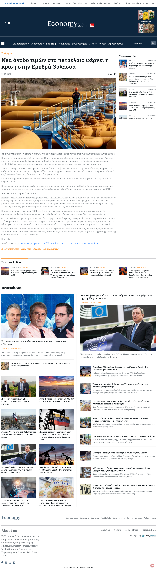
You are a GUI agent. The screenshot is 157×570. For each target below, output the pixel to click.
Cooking (126, 3)
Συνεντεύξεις (79, 43)
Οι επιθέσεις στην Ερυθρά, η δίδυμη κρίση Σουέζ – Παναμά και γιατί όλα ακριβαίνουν (59, 243)
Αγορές (102, 43)
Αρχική (117, 529)
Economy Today (69, 3)
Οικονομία (36, 43)
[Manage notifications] (152, 565)
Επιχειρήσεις (20, 43)
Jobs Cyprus (148, 3)
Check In (117, 3)
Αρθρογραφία (115, 43)
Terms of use (131, 529)
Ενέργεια (7, 53)
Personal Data (149, 529)
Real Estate (64, 43)
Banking (51, 43)
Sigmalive (35, 3)
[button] (2, 43)
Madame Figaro (104, 3)
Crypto (93, 43)
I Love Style (89, 3)
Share (111, 74)
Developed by (135, 535)
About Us (105, 529)
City (80, 3)
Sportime (55, 3)
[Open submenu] (28, 43)
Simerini (45, 3)
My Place (136, 3)
